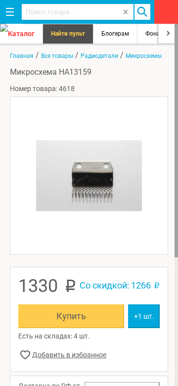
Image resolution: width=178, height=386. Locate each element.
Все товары (57, 55)
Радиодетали (99, 55)
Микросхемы (144, 55)
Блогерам (115, 33)
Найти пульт (68, 33)
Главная (22, 55)
